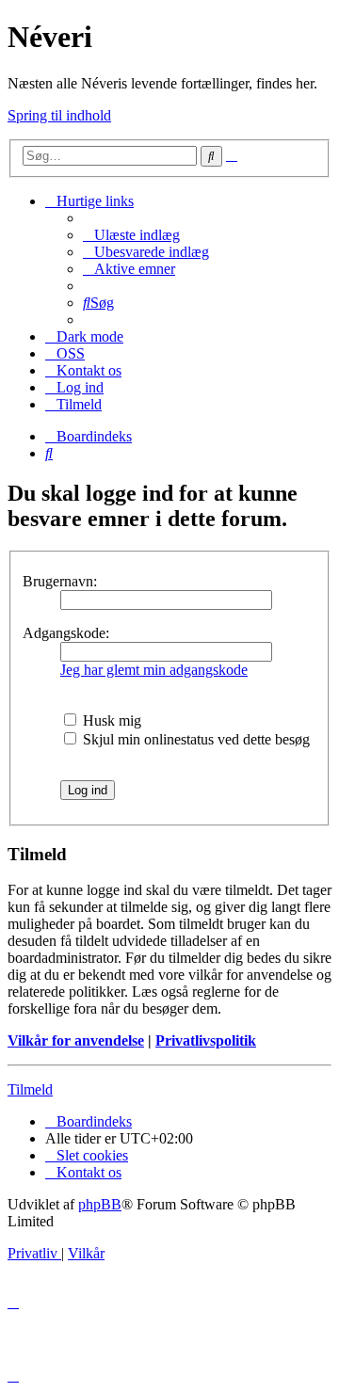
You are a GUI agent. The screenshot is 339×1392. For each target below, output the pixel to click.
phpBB (99, 1204)
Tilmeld (30, 1089)
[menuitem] (131, 235)
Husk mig (110, 720)
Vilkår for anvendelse (76, 1040)
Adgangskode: (66, 633)
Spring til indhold (59, 115)
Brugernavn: (60, 581)
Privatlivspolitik (205, 1040)
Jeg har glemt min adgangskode (154, 670)
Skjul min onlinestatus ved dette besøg (194, 739)
